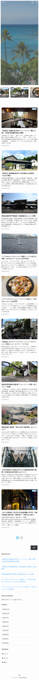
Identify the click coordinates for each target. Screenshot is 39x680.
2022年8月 (5, 643)
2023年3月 (5, 634)
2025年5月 (5, 622)
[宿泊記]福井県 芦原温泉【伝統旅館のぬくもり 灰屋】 (18, 574)
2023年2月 (5, 639)
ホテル (6, 658)
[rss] (19, 675)
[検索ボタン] (32, 2)
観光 (5, 662)
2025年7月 (5, 618)
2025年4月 (5, 626)
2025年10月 (5, 613)
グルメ (6, 654)
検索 (34, 547)
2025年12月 (5, 609)
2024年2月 (5, 630)
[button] (2, 92)
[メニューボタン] (37, 2)
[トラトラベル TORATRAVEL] (3, 2)
